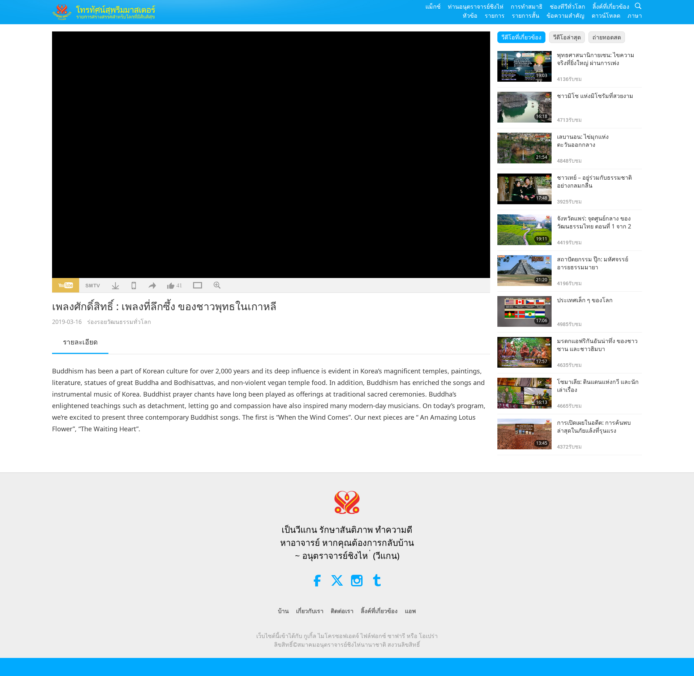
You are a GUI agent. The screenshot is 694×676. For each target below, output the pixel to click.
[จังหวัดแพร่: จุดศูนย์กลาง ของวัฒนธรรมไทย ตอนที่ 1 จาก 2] (524, 229)
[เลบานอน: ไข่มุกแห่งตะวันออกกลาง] (524, 148)
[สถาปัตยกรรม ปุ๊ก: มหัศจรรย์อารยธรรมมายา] (524, 270)
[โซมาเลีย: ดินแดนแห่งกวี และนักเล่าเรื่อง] (524, 393)
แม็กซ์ (433, 6)
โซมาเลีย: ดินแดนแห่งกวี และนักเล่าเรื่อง (598, 386)
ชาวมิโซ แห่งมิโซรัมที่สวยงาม (595, 96)
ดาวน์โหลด (606, 16)
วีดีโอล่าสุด (567, 37)
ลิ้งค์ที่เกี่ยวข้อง (610, 6)
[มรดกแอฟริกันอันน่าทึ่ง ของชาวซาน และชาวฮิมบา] (524, 352)
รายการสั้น (525, 16)
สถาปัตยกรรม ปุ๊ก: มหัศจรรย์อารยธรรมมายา (592, 263)
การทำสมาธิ (527, 6)
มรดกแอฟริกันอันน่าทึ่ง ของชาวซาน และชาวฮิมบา (597, 345)
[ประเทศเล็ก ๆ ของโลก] (524, 311)
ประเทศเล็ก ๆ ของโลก (585, 300)
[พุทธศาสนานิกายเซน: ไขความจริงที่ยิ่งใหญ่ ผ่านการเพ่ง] (524, 66)
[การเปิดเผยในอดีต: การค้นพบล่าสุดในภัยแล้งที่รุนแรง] (524, 434)
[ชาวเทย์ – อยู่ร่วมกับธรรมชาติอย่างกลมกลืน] (524, 189)
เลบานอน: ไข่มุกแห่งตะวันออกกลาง (583, 141)
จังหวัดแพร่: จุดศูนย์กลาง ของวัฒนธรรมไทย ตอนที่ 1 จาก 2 (594, 222)
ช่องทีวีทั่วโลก (567, 6)
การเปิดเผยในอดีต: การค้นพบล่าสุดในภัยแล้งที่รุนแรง (594, 427)
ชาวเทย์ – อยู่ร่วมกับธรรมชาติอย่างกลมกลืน (594, 181)
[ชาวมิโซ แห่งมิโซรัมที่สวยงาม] (524, 107)
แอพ (410, 611)
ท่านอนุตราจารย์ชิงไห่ (476, 6)
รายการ (495, 16)
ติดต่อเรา (342, 611)
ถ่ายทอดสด (606, 37)
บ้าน (283, 611)
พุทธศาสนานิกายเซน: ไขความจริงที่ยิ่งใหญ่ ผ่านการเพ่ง (595, 59)
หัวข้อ (470, 16)
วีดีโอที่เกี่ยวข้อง (521, 37)
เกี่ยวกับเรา (310, 611)
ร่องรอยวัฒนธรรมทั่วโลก (119, 322)
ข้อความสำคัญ (565, 16)
